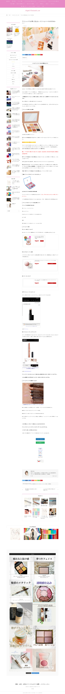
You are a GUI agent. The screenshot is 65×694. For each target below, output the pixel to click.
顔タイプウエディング (13, 55)
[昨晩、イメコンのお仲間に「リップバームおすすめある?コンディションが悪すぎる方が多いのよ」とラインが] (20, 637)
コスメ (30, 483)
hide (25, 57)
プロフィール (52, 3)
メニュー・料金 (20, 1)
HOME (9, 1)
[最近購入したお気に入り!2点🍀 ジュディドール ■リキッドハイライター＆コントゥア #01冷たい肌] (20, 660)
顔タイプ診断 (12, 3)
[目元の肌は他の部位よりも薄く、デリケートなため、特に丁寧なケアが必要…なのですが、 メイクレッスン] (44, 614)
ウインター (13, 68)
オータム (13, 66)
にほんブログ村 (40, 450)
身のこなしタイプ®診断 (30, 3)
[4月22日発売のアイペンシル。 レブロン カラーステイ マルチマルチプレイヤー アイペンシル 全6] (20, 590)
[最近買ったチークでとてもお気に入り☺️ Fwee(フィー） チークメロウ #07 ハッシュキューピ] (44, 660)
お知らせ (47, 3)
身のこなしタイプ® (13, 57)
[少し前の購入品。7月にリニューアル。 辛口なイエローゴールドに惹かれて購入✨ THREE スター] (20, 567)
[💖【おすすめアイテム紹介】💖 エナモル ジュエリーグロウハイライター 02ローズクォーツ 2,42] (44, 567)
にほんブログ (40, 453)
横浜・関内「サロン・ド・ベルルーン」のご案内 (28, 6)
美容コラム (41, 3)
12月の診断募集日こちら (40, 442)
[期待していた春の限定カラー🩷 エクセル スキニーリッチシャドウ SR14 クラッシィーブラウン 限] (44, 637)
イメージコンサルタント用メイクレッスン (30, 1)
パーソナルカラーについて (42, 1)
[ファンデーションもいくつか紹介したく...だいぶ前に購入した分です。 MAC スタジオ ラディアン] (20, 614)
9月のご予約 (13, 1)
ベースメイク (25, 483)
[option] (15, 534)
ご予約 (43, 6)
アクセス (38, 6)
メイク (37, 3)
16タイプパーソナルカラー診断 (53, 1)
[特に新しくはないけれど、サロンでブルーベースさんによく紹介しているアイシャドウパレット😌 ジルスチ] (44, 590)
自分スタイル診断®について (21, 3)
